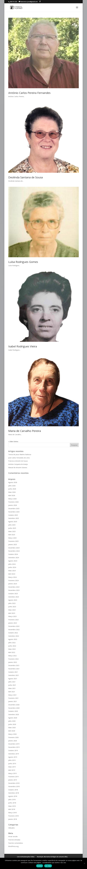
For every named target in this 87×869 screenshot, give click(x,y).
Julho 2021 (11, 682)
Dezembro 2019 (13, 744)
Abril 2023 (11, 613)
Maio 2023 (12, 610)
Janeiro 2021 (12, 701)
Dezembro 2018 (13, 783)
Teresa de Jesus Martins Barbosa (19, 454)
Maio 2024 (12, 571)
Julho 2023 (11, 603)
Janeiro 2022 (12, 662)
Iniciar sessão (13, 836)
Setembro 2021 (13, 675)
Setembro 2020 (13, 714)
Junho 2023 (12, 607)
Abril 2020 (11, 731)
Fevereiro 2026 (13, 502)
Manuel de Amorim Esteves (17, 468)
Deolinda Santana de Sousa (25, 177)
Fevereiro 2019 (13, 777)
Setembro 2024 (13, 558)
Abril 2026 (11, 495)
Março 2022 (12, 656)
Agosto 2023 (12, 600)
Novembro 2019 (14, 747)
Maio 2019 (12, 767)
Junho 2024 (12, 567)
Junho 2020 (12, 724)
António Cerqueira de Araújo (18, 464)
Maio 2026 (12, 492)
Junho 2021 (12, 685)
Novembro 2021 (14, 669)
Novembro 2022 (14, 630)
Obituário (11, 828)
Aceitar (39, 866)
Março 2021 (12, 695)
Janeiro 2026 (12, 505)
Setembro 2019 (13, 754)
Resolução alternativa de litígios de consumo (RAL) (52, 857)
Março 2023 (12, 616)
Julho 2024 (11, 564)
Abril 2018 (11, 809)
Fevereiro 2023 (13, 620)
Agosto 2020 (12, 718)
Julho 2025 (11, 525)
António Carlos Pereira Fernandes (29, 93)
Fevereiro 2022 (13, 659)
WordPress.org (13, 846)
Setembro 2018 (13, 793)
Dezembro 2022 (13, 626)
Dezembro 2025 (13, 508)
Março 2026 (12, 499)
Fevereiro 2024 (13, 580)
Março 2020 (12, 734)
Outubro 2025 (13, 515)
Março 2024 (12, 577)
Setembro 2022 (13, 636)
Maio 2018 (12, 806)
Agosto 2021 (12, 679)
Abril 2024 (11, 574)
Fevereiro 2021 (13, 698)
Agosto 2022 (12, 639)
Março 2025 (12, 538)
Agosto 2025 (12, 522)
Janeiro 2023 (12, 623)
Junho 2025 (12, 528)
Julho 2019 (11, 760)
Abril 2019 (11, 770)
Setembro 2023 (13, 597)
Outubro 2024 (13, 554)
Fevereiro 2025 (13, 541)
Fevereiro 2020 (13, 737)
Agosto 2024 (12, 561)
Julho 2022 (11, 643)
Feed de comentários (15, 843)
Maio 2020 (12, 728)
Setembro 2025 (13, 518)
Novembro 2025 (14, 512)
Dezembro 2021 (13, 665)
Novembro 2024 (14, 551)
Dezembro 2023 (13, 587)
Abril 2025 (11, 535)
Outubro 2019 (13, 750)
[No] (84, 863)
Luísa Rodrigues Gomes (23, 262)
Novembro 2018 (14, 786)
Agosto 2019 (12, 757)
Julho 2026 (11, 486)
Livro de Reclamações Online (25, 857)
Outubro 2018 (13, 790)
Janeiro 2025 (12, 544)
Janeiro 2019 (12, 780)
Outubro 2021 (13, 672)
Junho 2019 (12, 764)
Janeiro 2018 (12, 819)
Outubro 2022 (13, 633)
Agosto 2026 (12, 482)
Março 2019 (12, 773)
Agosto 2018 (12, 796)
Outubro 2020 (13, 711)
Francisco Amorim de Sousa (18, 461)
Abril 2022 (11, 652)
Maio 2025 (12, 531)
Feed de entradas (14, 840)
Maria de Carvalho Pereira (24, 431)
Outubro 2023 (13, 594)
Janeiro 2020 (12, 741)
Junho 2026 (12, 489)
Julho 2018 (11, 800)
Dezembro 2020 (13, 705)
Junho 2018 (12, 803)
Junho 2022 (12, 646)
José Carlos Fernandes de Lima (19, 458)
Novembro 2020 (14, 708)
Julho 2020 (11, 721)
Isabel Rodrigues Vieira (22, 346)
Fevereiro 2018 (13, 816)
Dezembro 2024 (13, 548)
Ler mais (48, 866)
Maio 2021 (12, 688)
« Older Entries (13, 441)
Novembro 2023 (14, 590)
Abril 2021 (11, 692)
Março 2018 (12, 813)
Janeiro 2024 (12, 584)
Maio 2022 (12, 649)
